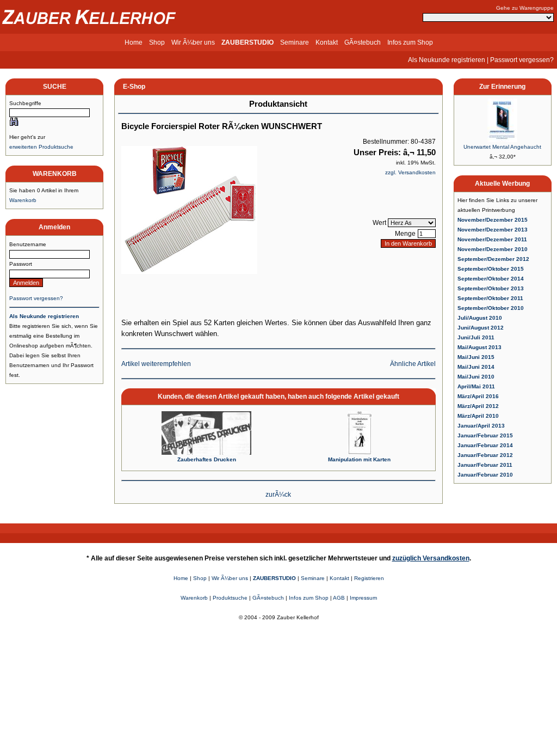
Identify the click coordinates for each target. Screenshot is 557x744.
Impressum (363, 598)
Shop (157, 42)
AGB (339, 598)
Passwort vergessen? (522, 60)
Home (134, 42)
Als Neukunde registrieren (446, 60)
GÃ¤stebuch (362, 42)
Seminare (294, 42)
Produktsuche (230, 598)
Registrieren (369, 578)
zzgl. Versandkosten (410, 172)
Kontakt (326, 42)
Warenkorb (22, 200)
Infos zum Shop (410, 42)
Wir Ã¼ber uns (193, 42)
